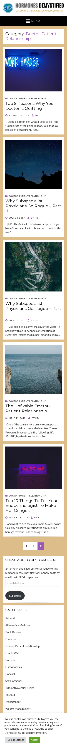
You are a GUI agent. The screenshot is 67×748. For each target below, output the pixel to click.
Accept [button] (34, 739)
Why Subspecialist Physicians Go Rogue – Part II (33, 205)
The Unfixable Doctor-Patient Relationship (27, 408)
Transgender (13, 701)
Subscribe (15, 595)
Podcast (10, 673)
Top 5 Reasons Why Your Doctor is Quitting (30, 106)
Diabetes (10, 639)
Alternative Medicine (17, 625)
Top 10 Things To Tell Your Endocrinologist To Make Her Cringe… (31, 505)
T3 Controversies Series (19, 687)
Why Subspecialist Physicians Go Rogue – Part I (33, 308)
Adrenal (10, 618)
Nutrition (10, 660)
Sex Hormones (14, 680)
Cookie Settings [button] (16, 739)
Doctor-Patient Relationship (27, 98)
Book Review (13, 632)
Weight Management (18, 708)
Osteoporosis (13, 667)
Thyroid (10, 694)
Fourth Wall (12, 653)
